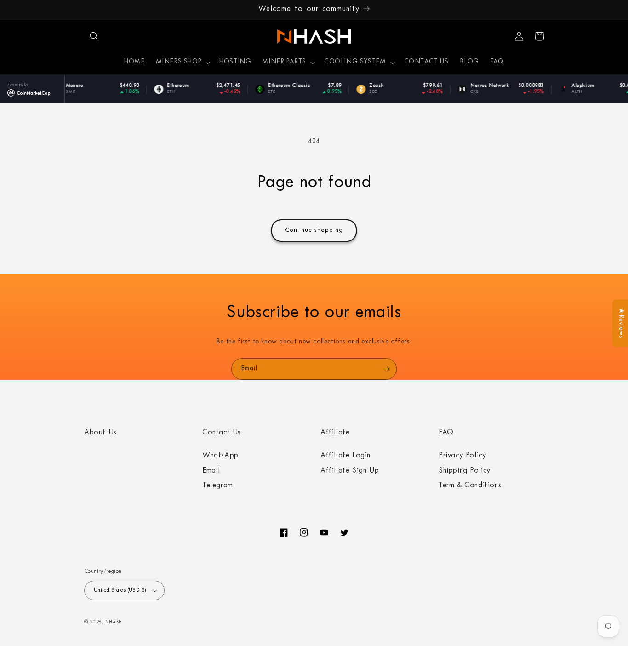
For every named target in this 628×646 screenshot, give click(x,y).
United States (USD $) (120, 591)
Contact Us (221, 433)
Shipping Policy (465, 471)
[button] (94, 36)
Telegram (217, 486)
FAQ (446, 433)
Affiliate (334, 433)
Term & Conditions (470, 486)
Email (211, 471)
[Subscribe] (386, 369)
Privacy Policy (462, 456)
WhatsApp (220, 456)
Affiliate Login (345, 456)
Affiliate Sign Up (349, 471)
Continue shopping (314, 230)
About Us (100, 433)
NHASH (114, 622)
